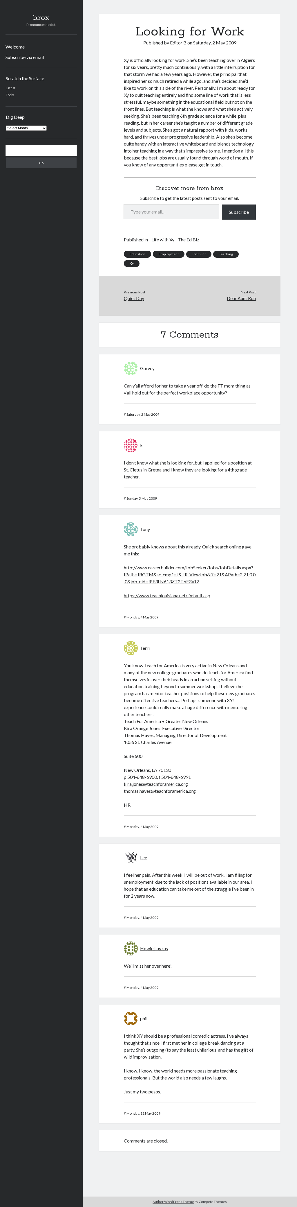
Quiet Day (134, 298)
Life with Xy (162, 239)
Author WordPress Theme (173, 1201)
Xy (132, 263)
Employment (169, 254)
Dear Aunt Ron (241, 298)
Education (137, 254)
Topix (10, 95)
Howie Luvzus (154, 948)
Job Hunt (199, 254)
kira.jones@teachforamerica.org (156, 784)
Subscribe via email (25, 57)
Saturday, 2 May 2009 (214, 42)
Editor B (178, 42)
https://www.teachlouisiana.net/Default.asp (167, 595)
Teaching (226, 254)
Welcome (15, 46)
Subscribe (239, 212)
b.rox (41, 18)
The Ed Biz (188, 239)
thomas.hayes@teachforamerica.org (160, 791)
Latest (10, 88)
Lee (143, 857)
